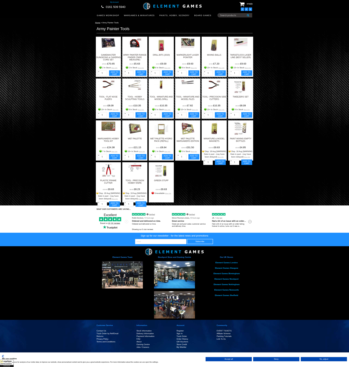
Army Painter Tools (110, 23)
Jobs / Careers (142, 347)
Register (180, 331)
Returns (100, 336)
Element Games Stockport (226, 279)
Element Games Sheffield (226, 295)
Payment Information (145, 336)
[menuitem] (108, 15)
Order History (182, 339)
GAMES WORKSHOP (108, 15)
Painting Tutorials (224, 336)
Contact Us (101, 331)
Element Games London (226, 262)
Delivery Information (145, 333)
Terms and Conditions (106, 342)
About (139, 342)
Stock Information (144, 331)
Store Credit (182, 344)
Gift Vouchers (182, 342)
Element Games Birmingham (226, 273)
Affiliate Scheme (224, 333)
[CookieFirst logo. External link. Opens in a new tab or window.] (3, 356)
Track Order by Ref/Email (107, 333)
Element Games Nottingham (227, 284)
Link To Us (221, 339)
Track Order (182, 336)
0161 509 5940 (115, 7)
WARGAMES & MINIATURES (139, 15)
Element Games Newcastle (226, 290)
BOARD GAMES (202, 15)
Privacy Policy (102, 339)
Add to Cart (114, 73)
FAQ (138, 339)
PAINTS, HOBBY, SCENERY (174, 15)
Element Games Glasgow (226, 268)
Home (97, 23)
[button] (7, 363)
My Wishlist (181, 347)
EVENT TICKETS (224, 331)
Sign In (180, 333)
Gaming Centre (143, 344)
